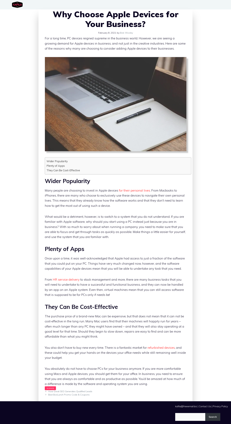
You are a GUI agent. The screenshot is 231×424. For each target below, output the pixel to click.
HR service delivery (66, 279)
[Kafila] (18, 4)
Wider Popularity (57, 161)
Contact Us (205, 406)
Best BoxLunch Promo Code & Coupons (69, 394)
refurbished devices (161, 347)
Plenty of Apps (56, 165)
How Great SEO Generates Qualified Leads (70, 391)
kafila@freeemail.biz (186, 406)
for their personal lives (134, 190)
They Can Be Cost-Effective (63, 170)
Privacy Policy (220, 406)
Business (50, 388)
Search (213, 416)
